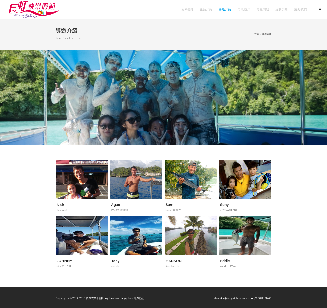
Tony (115, 261)
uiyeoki (115, 266)
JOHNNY (64, 261)
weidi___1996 (228, 266)
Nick (60, 204)
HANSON (174, 261)
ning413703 (64, 266)
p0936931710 (228, 210)
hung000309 (173, 210)
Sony (224, 204)
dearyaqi (62, 210)
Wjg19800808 (119, 210)
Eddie (225, 261)
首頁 (256, 34)
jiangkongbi (172, 266)
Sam (169, 204)
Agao (115, 204)
